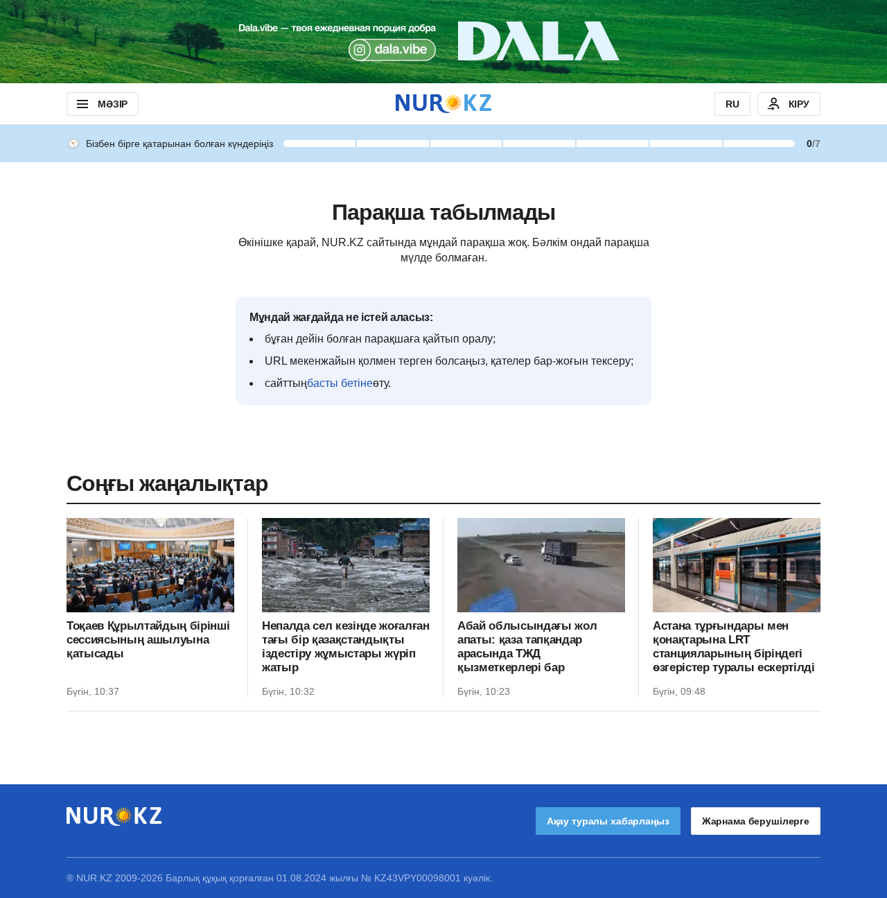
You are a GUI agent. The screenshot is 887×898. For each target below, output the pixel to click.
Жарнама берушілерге (755, 821)
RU (732, 104)
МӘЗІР (113, 104)
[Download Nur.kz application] (443, 41)
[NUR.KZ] (443, 103)
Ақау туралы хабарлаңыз (608, 821)
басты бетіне (340, 383)
